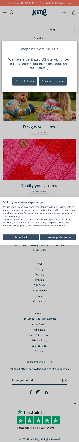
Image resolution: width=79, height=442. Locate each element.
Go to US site (24, 81)
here (62, 225)
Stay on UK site (53, 81)
